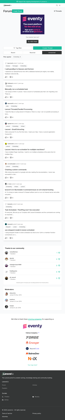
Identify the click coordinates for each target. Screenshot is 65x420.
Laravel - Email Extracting (14, 129)
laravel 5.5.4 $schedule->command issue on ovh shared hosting (29, 190)
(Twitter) (6, 396)
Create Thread (17, 11)
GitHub (6, 400)
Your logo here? (32, 365)
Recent (13, 52)
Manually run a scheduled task (16, 89)
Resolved (32, 52)
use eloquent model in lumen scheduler (20, 230)
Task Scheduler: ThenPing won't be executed (22, 210)
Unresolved (51, 52)
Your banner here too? (32, 37)
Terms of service (7, 413)
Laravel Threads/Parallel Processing (18, 109)
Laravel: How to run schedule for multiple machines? (25, 149)
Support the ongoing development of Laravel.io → (33, 1)
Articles (34, 385)
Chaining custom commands (16, 170)
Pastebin (4, 388)
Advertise (5, 416)
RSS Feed (33, 41)
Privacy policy (36, 413)
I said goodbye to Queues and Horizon (19, 69)
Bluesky (36, 396)
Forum (4, 385)
